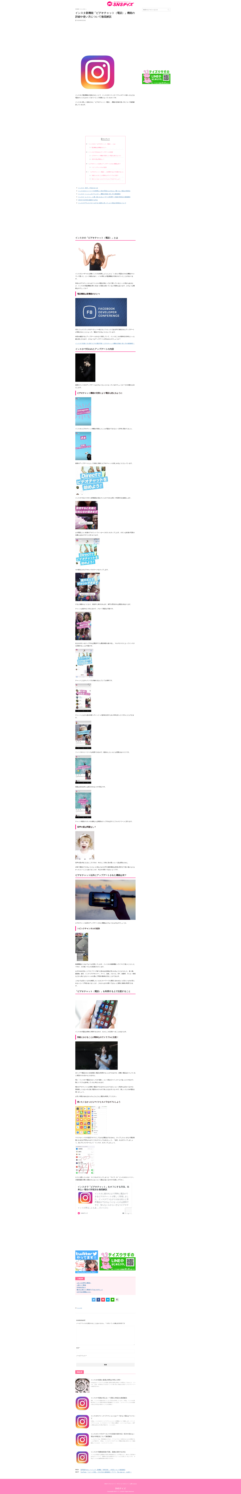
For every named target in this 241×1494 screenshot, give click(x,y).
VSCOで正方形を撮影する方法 (88, 200)
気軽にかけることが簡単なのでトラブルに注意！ (104, 175)
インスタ (79, 1308)
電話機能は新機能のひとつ (97, 147)
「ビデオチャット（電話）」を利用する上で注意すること (105, 172)
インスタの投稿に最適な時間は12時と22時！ (106, 1380)
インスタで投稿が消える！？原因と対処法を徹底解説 (109, 1398)
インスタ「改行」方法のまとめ (88, 188)
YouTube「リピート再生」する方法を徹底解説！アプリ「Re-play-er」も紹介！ (106, 1472)
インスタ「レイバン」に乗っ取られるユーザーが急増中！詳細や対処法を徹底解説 (104, 197)
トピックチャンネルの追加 (98, 167)
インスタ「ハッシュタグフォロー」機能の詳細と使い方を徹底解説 (99, 194)
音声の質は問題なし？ (96, 159)
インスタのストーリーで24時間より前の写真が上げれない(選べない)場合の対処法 (104, 191)
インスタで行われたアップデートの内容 (100, 152)
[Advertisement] (105, 36)
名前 (78, 1348)
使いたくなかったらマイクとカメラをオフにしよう (104, 179)
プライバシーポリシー (122, 1483)
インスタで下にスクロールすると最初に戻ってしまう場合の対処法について (102, 203)
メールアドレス (81, 1355)
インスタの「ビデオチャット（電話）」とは (101, 144)
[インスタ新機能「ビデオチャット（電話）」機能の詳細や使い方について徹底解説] (108, 1300)
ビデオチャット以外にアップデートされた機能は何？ (104, 164)
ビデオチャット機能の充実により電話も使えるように (105, 155)
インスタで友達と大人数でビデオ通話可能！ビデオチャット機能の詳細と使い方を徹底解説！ (105, 343)
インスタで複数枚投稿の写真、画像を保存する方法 (108, 1452)
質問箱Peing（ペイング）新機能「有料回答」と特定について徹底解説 (102, 1470)
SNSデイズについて (109, 1483)
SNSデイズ (120, 1488)
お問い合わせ (133, 1483)
